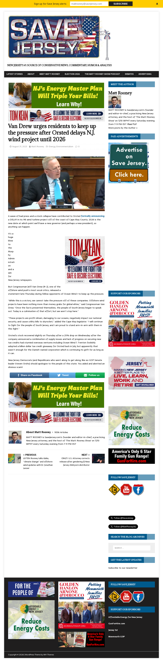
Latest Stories (15, 74)
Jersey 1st (113, 630)
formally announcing (92, 216)
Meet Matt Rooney (49, 74)
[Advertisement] (40, 253)
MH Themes (48, 654)
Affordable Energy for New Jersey (125, 617)
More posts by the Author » (123, 128)
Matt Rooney (37, 146)
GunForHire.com (116, 623)
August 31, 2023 (19, 146)
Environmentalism (64, 146)
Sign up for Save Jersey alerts (50, 4)
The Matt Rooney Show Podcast (102, 74)
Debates (129, 74)
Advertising (145, 74)
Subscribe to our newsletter (122, 568)
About (31, 74)
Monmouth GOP (116, 636)
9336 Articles (61, 432)
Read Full (131, 124)
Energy (52, 146)
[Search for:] (132, 548)
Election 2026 (72, 74)
